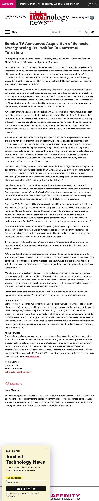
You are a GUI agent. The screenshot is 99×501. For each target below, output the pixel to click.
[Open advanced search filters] (86, 32)
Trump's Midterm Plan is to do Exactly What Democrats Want (45, 3)
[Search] (80, 32)
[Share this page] (92, 32)
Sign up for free (26, 488)
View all (93, 4)
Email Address (14, 478)
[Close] (47, 448)
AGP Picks (7, 4)
